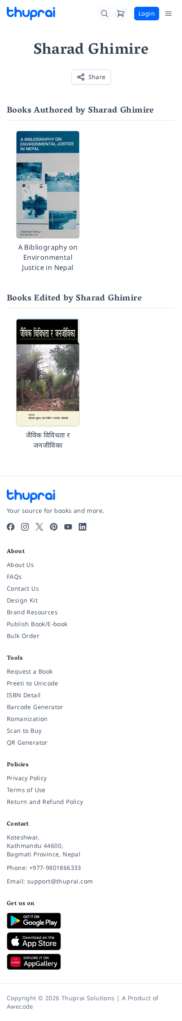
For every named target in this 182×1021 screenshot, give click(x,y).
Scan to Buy (24, 731)
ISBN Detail (24, 695)
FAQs (14, 576)
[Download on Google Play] (91, 921)
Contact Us (23, 588)
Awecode (20, 1006)
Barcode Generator (35, 707)
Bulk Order (23, 636)
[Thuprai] (31, 13)
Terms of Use (26, 790)
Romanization (27, 719)
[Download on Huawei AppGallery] (91, 962)
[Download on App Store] (91, 941)
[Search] (104, 13)
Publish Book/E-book (37, 624)
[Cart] (120, 13)
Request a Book (30, 671)
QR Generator (27, 742)
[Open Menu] (168, 13)
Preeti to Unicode (32, 683)
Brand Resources (32, 612)
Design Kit (22, 600)
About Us (20, 565)
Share (97, 77)
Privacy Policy (27, 778)
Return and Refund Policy (45, 802)
